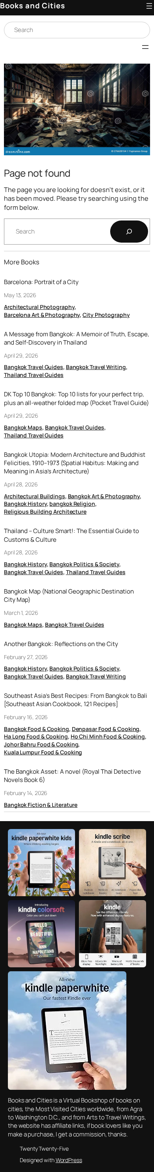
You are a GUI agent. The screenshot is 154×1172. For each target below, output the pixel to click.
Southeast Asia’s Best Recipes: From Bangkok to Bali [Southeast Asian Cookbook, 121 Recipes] (75, 700)
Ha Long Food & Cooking (36, 736)
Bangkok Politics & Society (84, 564)
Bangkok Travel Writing (96, 367)
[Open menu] (149, 6)
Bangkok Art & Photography (104, 496)
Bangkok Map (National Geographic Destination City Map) (69, 595)
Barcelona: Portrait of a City (41, 282)
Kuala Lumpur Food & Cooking (43, 752)
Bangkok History (25, 503)
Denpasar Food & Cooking (106, 729)
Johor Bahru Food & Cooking (41, 744)
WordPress (69, 1160)
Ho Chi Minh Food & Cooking (108, 736)
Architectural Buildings (34, 496)
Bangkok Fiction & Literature (40, 804)
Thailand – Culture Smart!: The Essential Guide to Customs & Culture (71, 535)
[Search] (129, 231)
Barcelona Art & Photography (42, 314)
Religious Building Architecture (45, 511)
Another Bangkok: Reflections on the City (61, 644)
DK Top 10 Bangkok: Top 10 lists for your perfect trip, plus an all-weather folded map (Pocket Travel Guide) (76, 398)
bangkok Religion (72, 503)
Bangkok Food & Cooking (36, 729)
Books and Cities (32, 5)
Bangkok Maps (23, 427)
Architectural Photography (39, 307)
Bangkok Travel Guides (33, 367)
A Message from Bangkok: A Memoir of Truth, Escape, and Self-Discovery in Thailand (76, 338)
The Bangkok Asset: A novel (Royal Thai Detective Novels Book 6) (72, 775)
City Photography (106, 314)
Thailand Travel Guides (34, 375)
